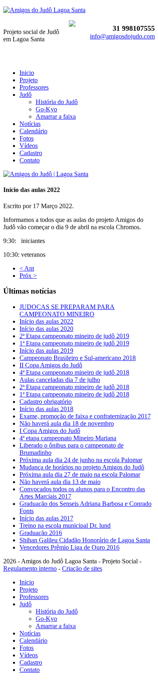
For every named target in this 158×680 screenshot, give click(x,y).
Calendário (33, 131)
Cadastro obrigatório (45, 401)
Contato (29, 160)
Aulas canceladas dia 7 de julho (59, 379)
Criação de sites (82, 568)
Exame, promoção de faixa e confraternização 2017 (85, 416)
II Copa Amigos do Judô (50, 365)
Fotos (26, 138)
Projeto (28, 80)
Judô (25, 94)
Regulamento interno (30, 568)
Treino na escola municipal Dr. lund (65, 525)
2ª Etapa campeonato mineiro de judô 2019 (74, 336)
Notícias (30, 123)
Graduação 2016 (40, 532)
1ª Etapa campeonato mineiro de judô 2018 (74, 394)
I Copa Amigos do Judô (49, 430)
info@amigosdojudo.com (122, 36)
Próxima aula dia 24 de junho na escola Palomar (80, 459)
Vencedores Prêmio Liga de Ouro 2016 (69, 547)
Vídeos (28, 145)
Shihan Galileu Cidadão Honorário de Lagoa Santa (84, 540)
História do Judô (57, 101)
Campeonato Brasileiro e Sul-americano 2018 (77, 357)
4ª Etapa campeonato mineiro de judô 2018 (74, 372)
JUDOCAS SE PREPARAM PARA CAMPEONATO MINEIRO (67, 310)
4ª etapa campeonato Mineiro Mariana (67, 438)
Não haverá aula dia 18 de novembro (66, 423)
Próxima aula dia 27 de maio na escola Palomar (79, 474)
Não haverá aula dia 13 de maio (59, 481)
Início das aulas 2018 (46, 408)
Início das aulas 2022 (46, 321)
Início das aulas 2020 (46, 328)
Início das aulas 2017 (46, 518)
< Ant (26, 268)
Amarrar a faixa (56, 116)
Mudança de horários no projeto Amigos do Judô (81, 467)
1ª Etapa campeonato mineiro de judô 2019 (74, 343)
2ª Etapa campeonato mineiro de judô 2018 (74, 387)
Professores (34, 87)
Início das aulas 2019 (46, 350)
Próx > (28, 275)
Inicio (26, 72)
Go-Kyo (46, 109)
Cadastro (30, 152)
